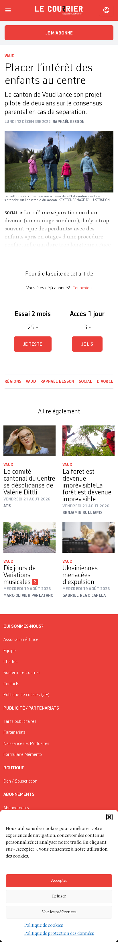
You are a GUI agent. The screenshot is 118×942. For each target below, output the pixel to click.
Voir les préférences (59, 912)
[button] (109, 817)
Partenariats (14, 732)
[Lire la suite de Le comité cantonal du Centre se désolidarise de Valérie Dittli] (29, 440)
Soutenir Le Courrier (21, 673)
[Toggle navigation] (8, 10)
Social (85, 382)
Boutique (13, 768)
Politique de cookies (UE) (26, 695)
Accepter (59, 881)
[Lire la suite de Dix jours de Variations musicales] (29, 537)
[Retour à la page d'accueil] (59, 10)
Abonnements (16, 808)
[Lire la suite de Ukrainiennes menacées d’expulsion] (88, 537)
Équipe (9, 651)
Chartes (10, 662)
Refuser (59, 896)
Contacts (11, 684)
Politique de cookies (43, 926)
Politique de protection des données (59, 934)
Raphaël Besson (57, 382)
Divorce (105, 382)
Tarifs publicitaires (19, 721)
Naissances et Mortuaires (26, 743)
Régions (13, 382)
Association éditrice (20, 639)
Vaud (9, 56)
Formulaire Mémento (22, 754)
